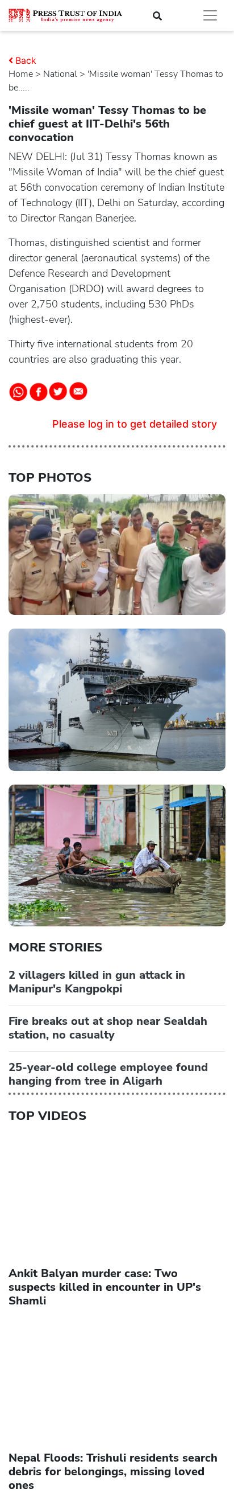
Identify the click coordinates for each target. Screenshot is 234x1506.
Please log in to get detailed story (134, 424)
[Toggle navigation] (210, 15)
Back (25, 60)
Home (21, 74)
